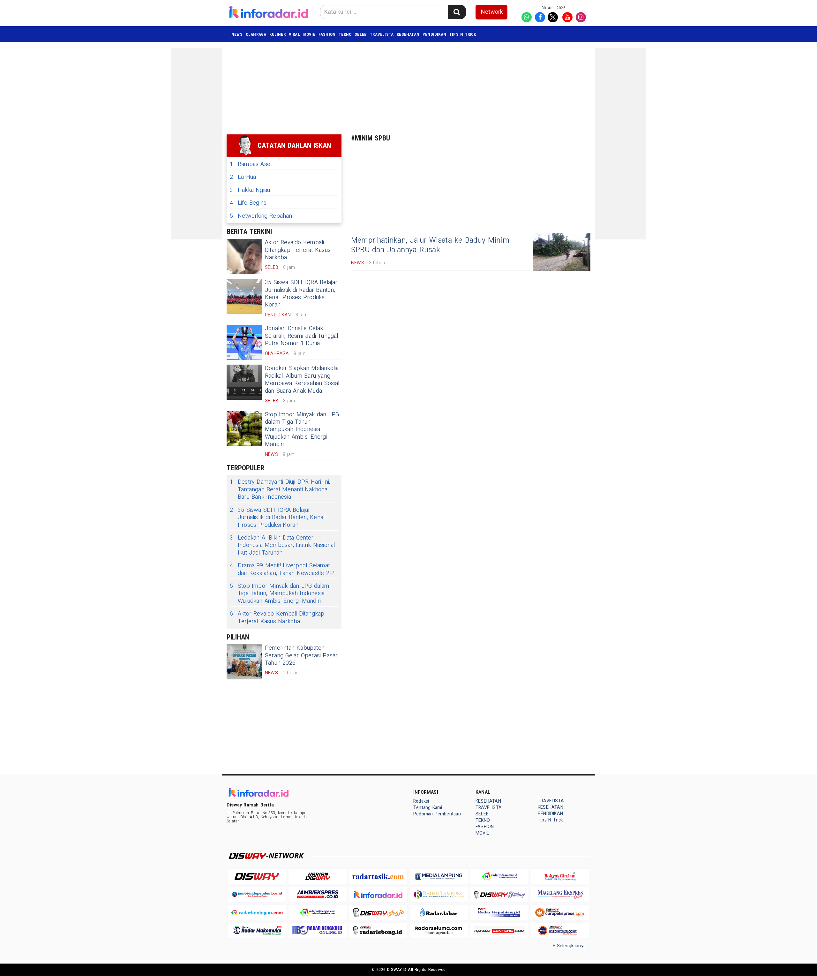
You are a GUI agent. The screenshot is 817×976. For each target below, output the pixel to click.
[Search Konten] (457, 12)
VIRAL (294, 34)
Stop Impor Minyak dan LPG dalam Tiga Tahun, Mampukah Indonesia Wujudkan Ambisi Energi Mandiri (302, 429)
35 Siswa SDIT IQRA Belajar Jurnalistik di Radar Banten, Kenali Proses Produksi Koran (301, 293)
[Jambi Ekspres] (317, 894)
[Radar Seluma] (438, 930)
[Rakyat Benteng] (499, 930)
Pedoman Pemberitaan (437, 814)
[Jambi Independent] (257, 894)
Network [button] (492, 12)
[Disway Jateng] (499, 894)
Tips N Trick (462, 34)
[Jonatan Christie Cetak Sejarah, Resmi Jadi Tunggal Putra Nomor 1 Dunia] (244, 342)
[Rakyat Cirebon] (560, 876)
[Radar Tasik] (378, 876)
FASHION (327, 34)
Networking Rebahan (261, 216)
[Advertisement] (196, 143)
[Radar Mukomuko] (257, 930)
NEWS (237, 34)
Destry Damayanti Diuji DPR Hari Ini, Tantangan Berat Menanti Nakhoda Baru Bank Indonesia (280, 489)
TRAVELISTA (382, 34)
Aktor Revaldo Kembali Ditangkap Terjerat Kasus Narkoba (298, 250)
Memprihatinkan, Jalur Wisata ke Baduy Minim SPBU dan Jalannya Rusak (430, 245)
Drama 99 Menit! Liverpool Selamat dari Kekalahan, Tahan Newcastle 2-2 (282, 569)
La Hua (243, 177)
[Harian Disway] (317, 876)
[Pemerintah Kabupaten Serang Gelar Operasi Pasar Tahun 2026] (244, 661)
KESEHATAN (408, 34)
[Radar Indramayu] (499, 876)
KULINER (277, 34)
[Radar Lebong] (378, 930)
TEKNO (345, 34)
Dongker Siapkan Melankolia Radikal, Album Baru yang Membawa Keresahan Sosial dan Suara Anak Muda (302, 379)
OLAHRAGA (256, 34)
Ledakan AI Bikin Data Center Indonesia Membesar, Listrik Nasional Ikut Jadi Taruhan (282, 545)
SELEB (361, 34)
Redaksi (421, 801)
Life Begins (248, 203)
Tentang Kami (427, 807)
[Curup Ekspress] (560, 912)
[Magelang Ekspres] (560, 894)
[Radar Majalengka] (317, 912)
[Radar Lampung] (438, 894)
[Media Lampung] (438, 876)
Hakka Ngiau (250, 190)
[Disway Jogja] (378, 912)
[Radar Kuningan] (257, 912)
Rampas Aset (251, 164)
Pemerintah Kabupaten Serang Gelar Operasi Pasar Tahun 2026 (301, 655)
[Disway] (257, 876)
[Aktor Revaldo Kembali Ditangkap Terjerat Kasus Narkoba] (244, 256)
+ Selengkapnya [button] (569, 945)
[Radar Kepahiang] (499, 912)
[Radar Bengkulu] (317, 930)
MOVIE (309, 34)
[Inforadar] (378, 894)
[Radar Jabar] (438, 912)
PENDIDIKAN (434, 34)
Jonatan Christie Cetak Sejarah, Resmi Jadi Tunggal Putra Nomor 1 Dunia (301, 336)
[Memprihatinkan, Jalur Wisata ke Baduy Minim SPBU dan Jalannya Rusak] (561, 252)
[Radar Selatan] (560, 930)
